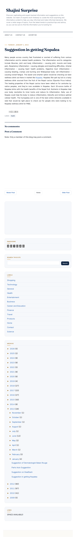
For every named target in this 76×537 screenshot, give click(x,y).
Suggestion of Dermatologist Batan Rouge (29, 463)
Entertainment (13, 297)
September (17, 422)
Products (11, 319)
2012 (12, 484)
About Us (8, 35)
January (15, 459)
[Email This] (10, 112)
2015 (12, 400)
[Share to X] (14, 112)
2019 (12, 381)
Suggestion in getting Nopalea (24, 477)
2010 (12, 493)
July (14, 431)
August (15, 427)
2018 (12, 386)
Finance (10, 310)
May (14, 440)
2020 (12, 376)
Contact (10, 327)
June (14, 436)
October (15, 417)
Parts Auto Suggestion (21, 467)
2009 (12, 498)
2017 (12, 390)
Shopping (11, 280)
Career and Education (16, 306)
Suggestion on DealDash (22, 472)
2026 (12, 349)
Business (11, 302)
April (14, 445)
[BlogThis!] (12, 112)
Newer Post (11, 193)
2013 (12, 409)
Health (13, 116)
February (16, 454)
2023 (12, 363)
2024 (12, 358)
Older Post (65, 193)
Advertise (32, 35)
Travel (9, 314)
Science (10, 332)
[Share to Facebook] (15, 112)
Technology (12, 284)
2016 (12, 395)
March (15, 450)
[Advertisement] (38, 218)
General (10, 289)
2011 (12, 488)
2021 (12, 372)
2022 (12, 367)
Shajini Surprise (22, 10)
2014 (12, 404)
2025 (12, 353)
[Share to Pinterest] (17, 112)
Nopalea (39, 78)
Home (38, 193)
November (17, 413)
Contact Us (20, 35)
